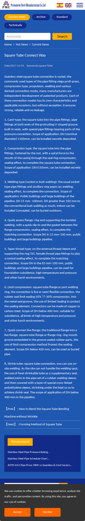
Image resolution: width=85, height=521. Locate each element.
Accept (17, 512)
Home (8, 44)
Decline (47, 512)
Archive (41, 17)
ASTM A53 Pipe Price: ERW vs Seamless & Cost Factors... (40, 465)
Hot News (22, 44)
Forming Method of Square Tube (40, 424)
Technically (15, 25)
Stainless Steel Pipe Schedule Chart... (28, 458)
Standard (62, 17)
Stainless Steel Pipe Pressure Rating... (29, 452)
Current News (17, 17)
